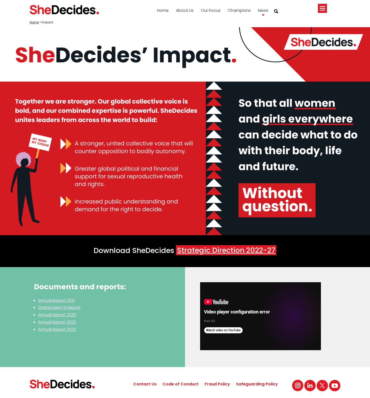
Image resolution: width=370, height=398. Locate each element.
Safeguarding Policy (257, 384)
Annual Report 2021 (56, 300)
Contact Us (145, 384)
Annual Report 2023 (57, 329)
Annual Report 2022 (57, 322)
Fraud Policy (217, 384)
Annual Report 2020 (57, 315)
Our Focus (210, 10)
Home (163, 10)
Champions (239, 10)
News (263, 10)
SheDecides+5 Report (59, 307)
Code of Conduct (181, 384)
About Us (185, 10)
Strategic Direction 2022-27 (226, 250)
